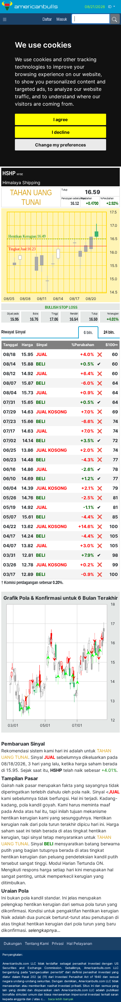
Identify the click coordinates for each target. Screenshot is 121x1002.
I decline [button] (60, 132)
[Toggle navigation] (6, 19)
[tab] (88, 332)
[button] (114, 7)
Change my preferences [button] (60, 144)
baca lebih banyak (60, 999)
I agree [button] (60, 119)
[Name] (114, 19)
